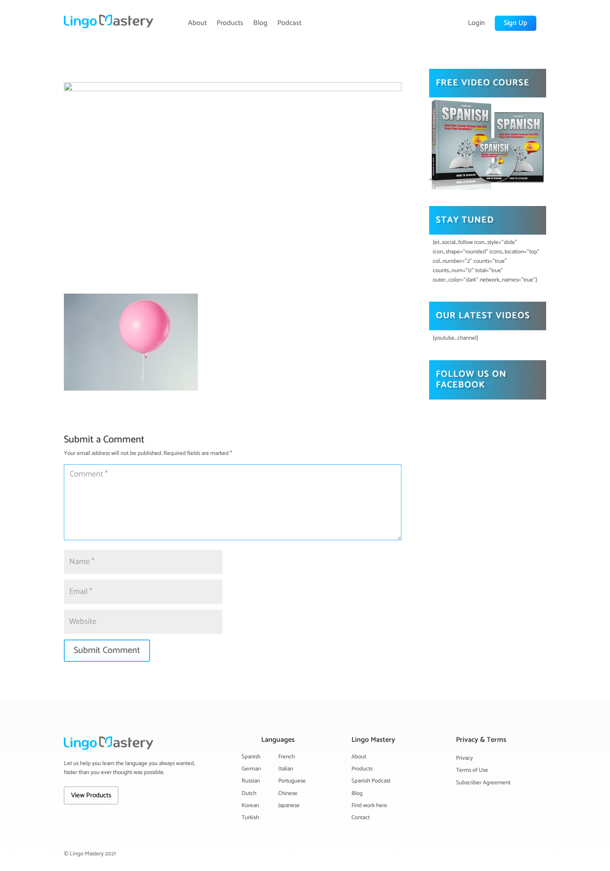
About (197, 23)
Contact (360, 817)
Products (230, 23)
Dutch (249, 793)
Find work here (369, 805)
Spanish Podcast (370, 781)
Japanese (289, 805)
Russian (251, 781)
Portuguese (292, 781)
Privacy (464, 758)
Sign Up (515, 23)
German (251, 769)
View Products (91, 795)
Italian (285, 769)
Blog (260, 23)
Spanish (251, 757)
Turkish (250, 817)
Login (476, 23)
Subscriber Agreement (483, 782)
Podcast (289, 23)
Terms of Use (472, 770)
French (286, 757)
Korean (250, 805)
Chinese (287, 793)
